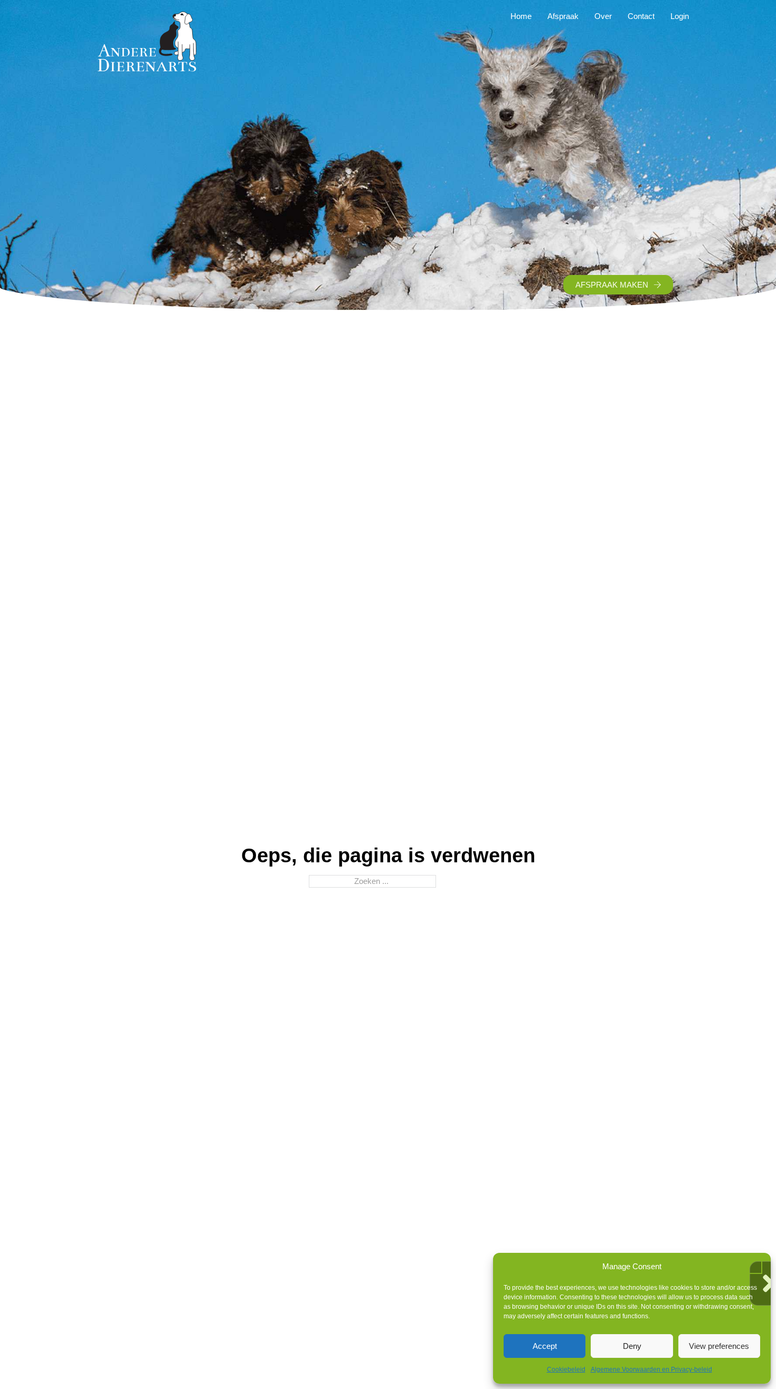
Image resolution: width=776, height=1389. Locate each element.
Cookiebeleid (566, 1369)
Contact (641, 16)
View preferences (719, 1346)
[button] (755, 1266)
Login (679, 16)
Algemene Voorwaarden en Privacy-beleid (651, 1369)
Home (521, 16)
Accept (545, 1346)
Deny (632, 1346)
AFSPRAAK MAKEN (611, 284)
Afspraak (563, 16)
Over (603, 16)
